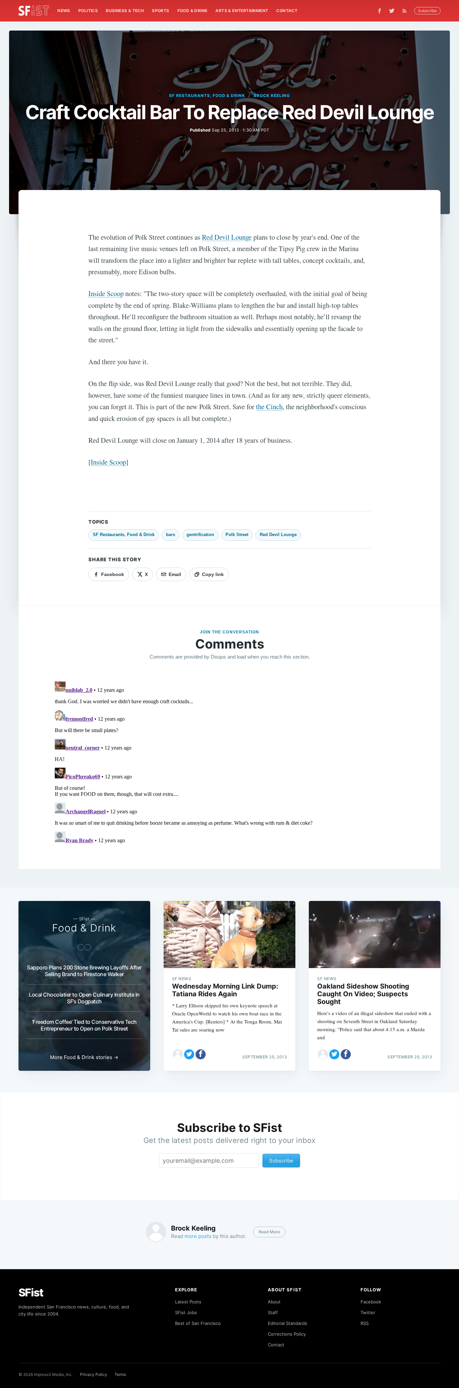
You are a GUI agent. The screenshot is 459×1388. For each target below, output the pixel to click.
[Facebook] (379, 11)
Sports (160, 10)
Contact (286, 10)
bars (170, 534)
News (63, 10)
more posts (197, 1236)
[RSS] (406, 10)
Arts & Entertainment (241, 10)
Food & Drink (192, 10)
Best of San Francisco (198, 1323)
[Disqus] (229, 762)
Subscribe (427, 10)
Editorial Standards (287, 1323)
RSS (365, 1323)
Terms (120, 1374)
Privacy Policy (93, 1374)
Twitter (368, 1312)
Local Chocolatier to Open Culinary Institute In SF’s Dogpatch (84, 998)
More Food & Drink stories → (84, 1057)
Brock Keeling (272, 95)
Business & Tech (125, 10)
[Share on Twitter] (189, 1054)
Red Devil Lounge (227, 237)
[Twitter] (391, 10)
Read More (269, 1231)
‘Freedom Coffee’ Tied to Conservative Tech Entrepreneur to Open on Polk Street (84, 1025)
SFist (30, 1292)
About (274, 1301)
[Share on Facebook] (200, 1054)
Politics (88, 10)
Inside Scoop (106, 293)
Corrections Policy (287, 1334)
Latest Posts (188, 1301)
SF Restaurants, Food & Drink (207, 95)
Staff (273, 1312)
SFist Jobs (186, 1312)
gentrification (200, 534)
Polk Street (236, 534)
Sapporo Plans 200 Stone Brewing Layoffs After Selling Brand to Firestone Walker (84, 970)
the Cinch (269, 406)
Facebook (371, 1301)
